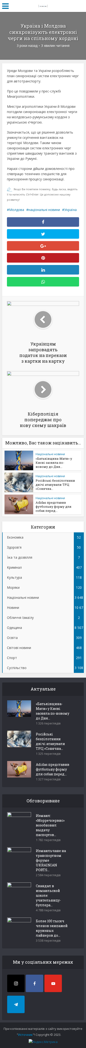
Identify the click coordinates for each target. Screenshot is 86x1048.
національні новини (44, 209)
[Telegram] (16, 1004)
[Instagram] (16, 983)
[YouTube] (53, 983)
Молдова (16, 209)
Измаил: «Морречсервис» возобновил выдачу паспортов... (50, 825)
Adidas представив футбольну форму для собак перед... (53, 506)
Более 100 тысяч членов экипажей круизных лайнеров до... (52, 928)
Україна (70, 209)
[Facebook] (34, 983)
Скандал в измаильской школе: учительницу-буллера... (48, 895)
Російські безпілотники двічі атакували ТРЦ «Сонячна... (55, 484)
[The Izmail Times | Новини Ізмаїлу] (43, 5)
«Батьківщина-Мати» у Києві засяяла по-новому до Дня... (54, 462)
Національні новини (50, 454)
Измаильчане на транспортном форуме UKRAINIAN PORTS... (51, 860)
